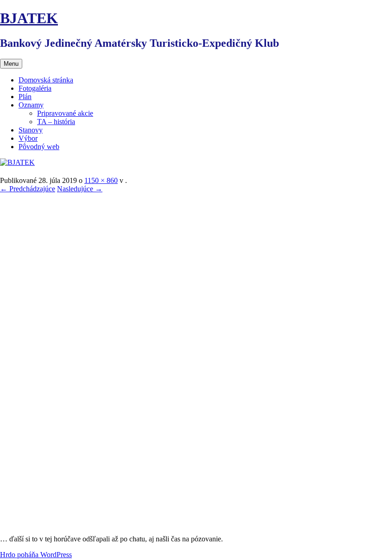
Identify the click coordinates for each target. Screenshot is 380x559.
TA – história (56, 122)
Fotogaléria (35, 88)
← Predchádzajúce (27, 189)
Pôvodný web (39, 147)
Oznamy (31, 105)
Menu (11, 63)
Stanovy (31, 130)
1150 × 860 (101, 180)
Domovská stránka (46, 80)
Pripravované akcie (65, 113)
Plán (25, 96)
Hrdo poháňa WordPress (36, 555)
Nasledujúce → (79, 189)
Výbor (28, 138)
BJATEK (29, 18)
